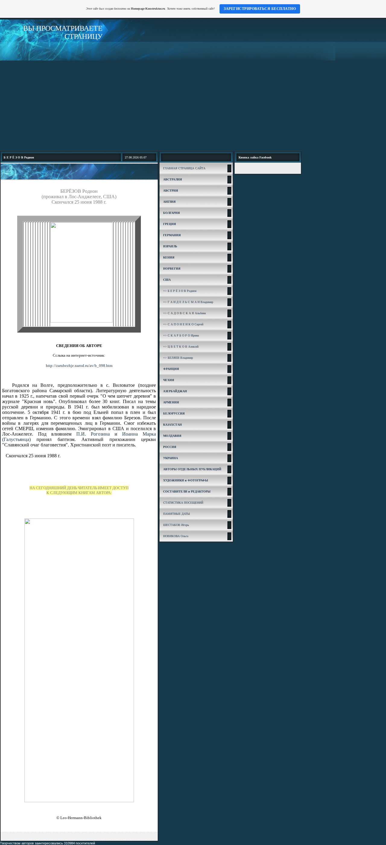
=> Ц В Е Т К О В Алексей (180, 346)
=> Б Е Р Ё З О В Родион (179, 291)
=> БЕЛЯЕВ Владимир (178, 357)
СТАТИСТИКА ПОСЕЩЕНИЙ (183, 502)
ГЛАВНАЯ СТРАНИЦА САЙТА (184, 168)
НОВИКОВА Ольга (175, 536)
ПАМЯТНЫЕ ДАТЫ (176, 513)
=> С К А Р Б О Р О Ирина (181, 335)
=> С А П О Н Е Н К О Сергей (183, 324)
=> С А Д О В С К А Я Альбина (184, 313)
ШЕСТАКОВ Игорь (176, 525)
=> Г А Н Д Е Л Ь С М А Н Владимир (188, 302)
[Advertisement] (193, 106)
